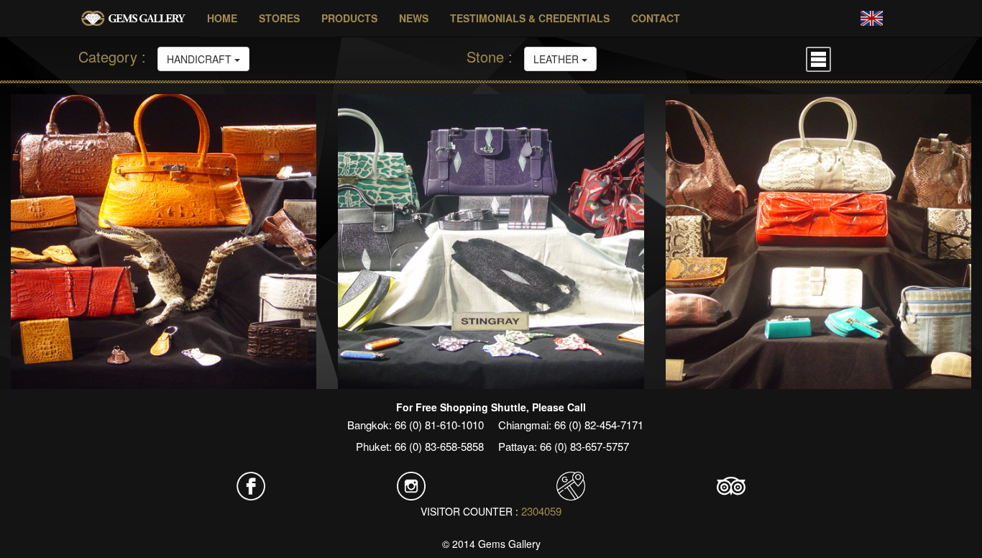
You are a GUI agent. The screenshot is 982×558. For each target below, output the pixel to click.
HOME (222, 18)
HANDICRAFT (200, 59)
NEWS (413, 18)
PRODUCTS (349, 18)
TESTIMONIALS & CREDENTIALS (530, 18)
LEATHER (557, 59)
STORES (279, 18)
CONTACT (655, 18)
